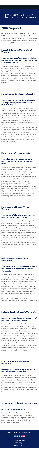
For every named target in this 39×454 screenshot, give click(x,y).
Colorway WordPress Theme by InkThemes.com (18, 442)
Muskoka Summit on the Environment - (20, 432)
